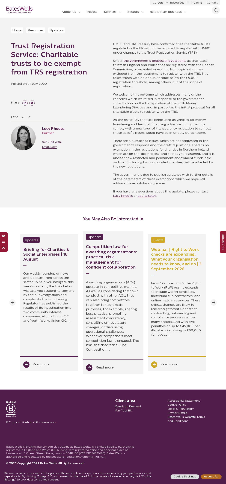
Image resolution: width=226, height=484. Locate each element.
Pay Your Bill (123, 410)
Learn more (48, 422)
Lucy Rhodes (123, 195)
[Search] (216, 10)
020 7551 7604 (51, 142)
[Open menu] (167, 3)
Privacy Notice (177, 413)
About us (69, 11)
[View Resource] (49, 302)
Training (196, 2)
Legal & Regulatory (181, 409)
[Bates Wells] (21, 9)
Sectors (133, 11)
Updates (56, 30)
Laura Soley (147, 195)
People (92, 11)
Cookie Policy (177, 405)
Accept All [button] (211, 476)
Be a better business (166, 11)
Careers (158, 2)
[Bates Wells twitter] (3, 236)
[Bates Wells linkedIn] (3, 242)
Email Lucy (49, 147)
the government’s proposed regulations (154, 60)
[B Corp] (11, 410)
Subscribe (222, 242)
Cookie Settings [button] (185, 476)
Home (17, 30)
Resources (177, 2)
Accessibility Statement (184, 400)
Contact (212, 2)
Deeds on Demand (128, 406)
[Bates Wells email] (3, 248)
